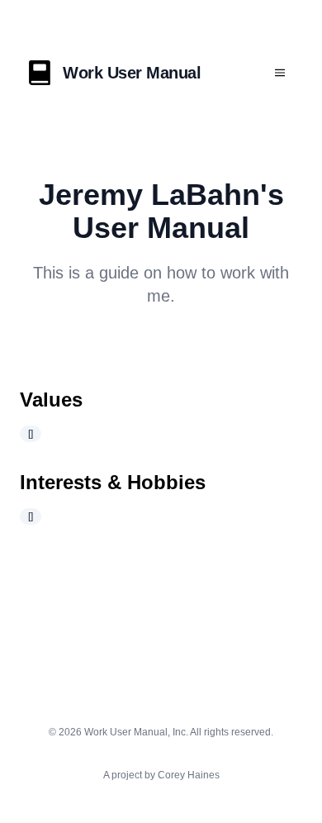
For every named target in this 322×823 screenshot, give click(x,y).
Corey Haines (189, 775)
